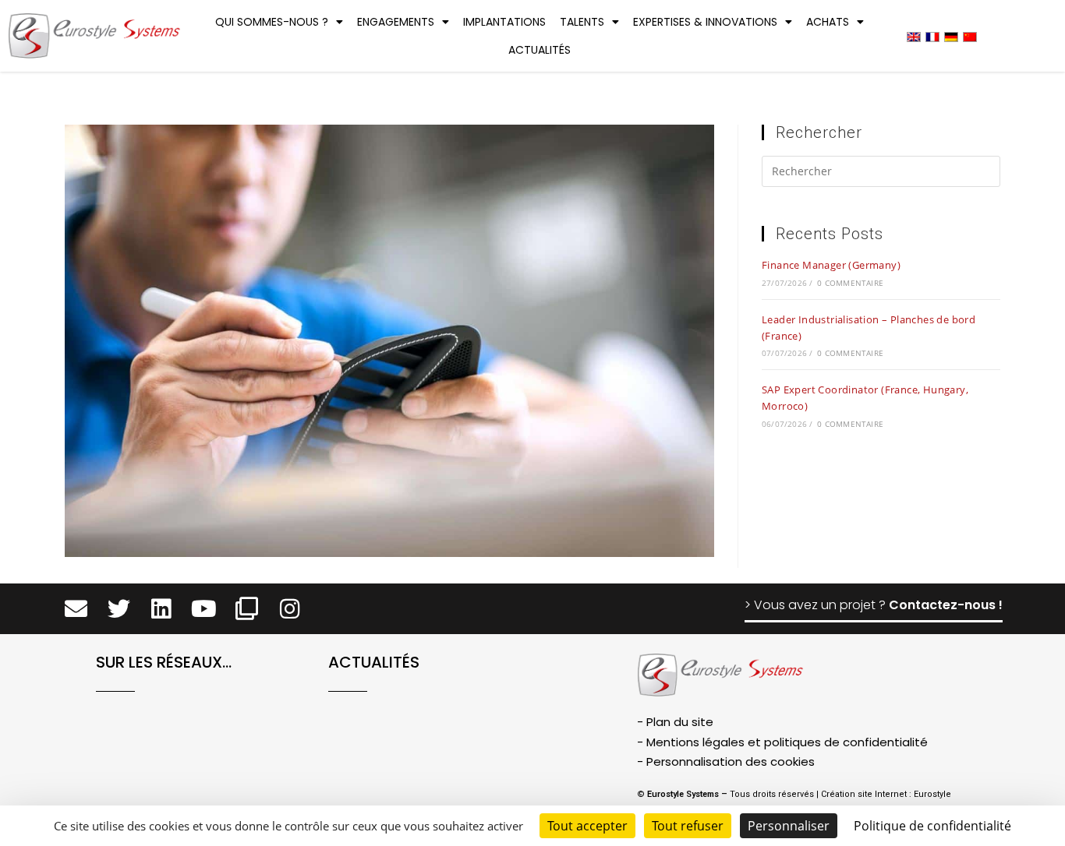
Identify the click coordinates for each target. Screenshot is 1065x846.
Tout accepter (587, 825)
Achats (827, 22)
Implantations (504, 22)
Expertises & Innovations (705, 22)
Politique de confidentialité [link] (932, 825)
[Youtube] (204, 608)
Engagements (395, 22)
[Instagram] (289, 608)
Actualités (539, 50)
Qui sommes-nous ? (271, 22)
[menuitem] (913, 36)
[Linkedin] (161, 608)
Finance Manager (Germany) (831, 265)
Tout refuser (688, 825)
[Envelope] (76, 608)
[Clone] (246, 608)
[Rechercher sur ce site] (881, 174)
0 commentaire (850, 282)
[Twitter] (119, 608)
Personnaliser (789, 825)
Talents (582, 22)
